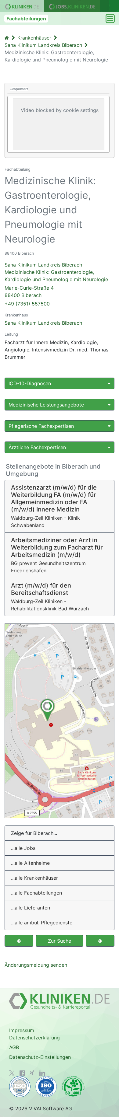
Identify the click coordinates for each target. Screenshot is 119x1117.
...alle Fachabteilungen (36, 893)
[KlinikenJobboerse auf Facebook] (22, 1073)
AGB (14, 1047)
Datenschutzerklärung (34, 1038)
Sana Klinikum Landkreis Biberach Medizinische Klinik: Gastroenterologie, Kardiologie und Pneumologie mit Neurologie (56, 280)
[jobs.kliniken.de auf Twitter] (12, 1073)
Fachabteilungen (26, 19)
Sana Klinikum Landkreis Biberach (43, 323)
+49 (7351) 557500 (27, 304)
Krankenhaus (16, 315)
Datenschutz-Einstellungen (40, 1057)
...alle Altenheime (30, 863)
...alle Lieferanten (30, 908)
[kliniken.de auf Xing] (32, 1072)
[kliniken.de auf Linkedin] (42, 1073)
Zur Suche (59, 941)
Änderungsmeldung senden (36, 965)
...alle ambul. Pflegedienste (41, 923)
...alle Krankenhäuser (34, 878)
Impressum (21, 1030)
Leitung (11, 334)
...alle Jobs (23, 848)
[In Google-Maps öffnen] (59, 720)
